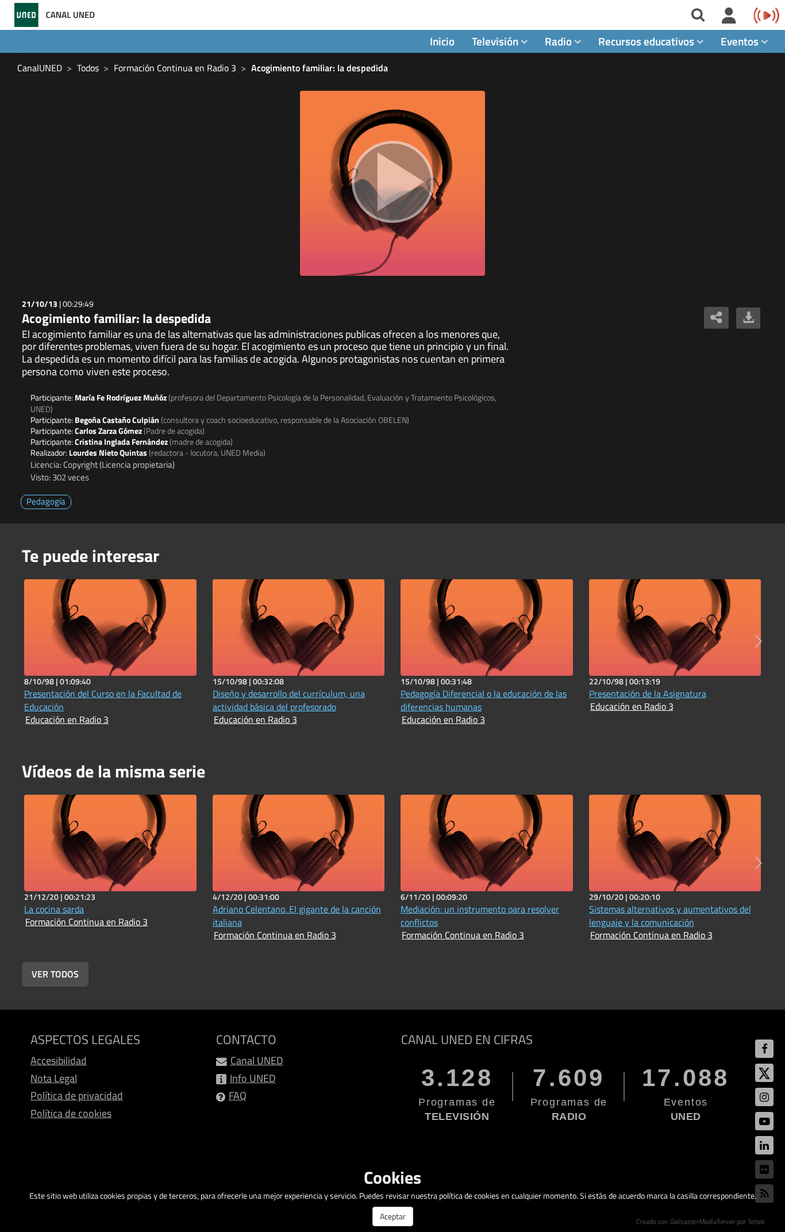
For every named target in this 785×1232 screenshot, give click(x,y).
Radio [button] (559, 41)
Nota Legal (53, 1078)
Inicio (442, 41)
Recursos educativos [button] (647, 41)
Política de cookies (70, 1113)
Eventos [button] (741, 41)
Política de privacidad (76, 1095)
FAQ (238, 1095)
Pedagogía (46, 501)
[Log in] (729, 16)
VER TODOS (55, 974)
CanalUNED (39, 68)
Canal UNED (256, 1060)
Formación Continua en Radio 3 (175, 68)
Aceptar (393, 1216)
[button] (758, 641)
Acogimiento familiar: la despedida (319, 68)
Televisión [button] (496, 41)
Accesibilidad (58, 1060)
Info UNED (253, 1078)
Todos (88, 68)
